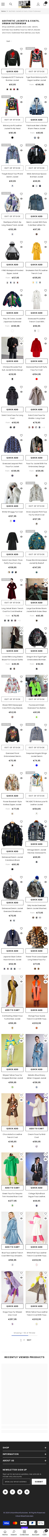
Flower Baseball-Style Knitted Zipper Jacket (12, 803)
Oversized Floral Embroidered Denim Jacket (12, 755)
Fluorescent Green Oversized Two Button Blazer (36, 706)
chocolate (12, 1146)
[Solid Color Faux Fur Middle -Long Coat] (37, 396)
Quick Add (12, 71)
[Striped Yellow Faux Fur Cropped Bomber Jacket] (12, 1050)
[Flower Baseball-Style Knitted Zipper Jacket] (12, 782)
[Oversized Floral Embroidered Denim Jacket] (12, 734)
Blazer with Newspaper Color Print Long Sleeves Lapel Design (12, 706)
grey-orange (35, 968)
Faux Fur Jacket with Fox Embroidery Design (36, 465)
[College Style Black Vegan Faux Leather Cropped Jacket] (37, 1168)
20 (8, 968)
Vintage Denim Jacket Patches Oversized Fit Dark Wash (36, 851)
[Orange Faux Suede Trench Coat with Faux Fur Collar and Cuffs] (37, 991)
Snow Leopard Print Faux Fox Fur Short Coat (36, 513)
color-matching (12, 330)
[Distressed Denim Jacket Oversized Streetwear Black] (12, 887)
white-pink (36, 1264)
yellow (33, 282)
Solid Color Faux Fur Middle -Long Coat (36, 416)
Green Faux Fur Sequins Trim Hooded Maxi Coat (12, 1195)
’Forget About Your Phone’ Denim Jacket (12, 175)
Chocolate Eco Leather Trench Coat (12, 1135)
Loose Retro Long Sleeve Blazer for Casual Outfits (12, 658)
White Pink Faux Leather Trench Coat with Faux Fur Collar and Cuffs (37, 1254)
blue (17, 89)
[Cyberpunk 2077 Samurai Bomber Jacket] (12, 58)
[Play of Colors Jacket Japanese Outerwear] (12, 299)
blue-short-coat (11, 620)
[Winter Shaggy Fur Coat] (12, 493)
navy (40, 186)
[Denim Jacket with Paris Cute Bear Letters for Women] (37, 203)
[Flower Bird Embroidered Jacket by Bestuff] (37, 541)
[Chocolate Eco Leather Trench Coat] (12, 1109)
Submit (39, 1481)
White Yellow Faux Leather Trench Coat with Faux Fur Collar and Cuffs (37, 1313)
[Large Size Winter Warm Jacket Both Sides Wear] (37, 589)
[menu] (3, 4)
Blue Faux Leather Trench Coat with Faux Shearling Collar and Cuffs (12, 1254)
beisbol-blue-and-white (40, 917)
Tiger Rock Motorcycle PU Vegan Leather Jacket (36, 78)
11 (14, 968)
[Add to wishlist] (21, 49)
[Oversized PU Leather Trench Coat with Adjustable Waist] (37, 299)
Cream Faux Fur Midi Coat (36, 1135)
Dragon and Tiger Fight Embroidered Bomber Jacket (36, 658)
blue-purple (12, 234)
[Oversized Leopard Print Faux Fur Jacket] (12, 444)
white (7, 282)
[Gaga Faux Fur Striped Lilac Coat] (12, 1287)
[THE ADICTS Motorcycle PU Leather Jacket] (37, 782)
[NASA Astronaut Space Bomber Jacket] (37, 155)
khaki (38, 137)
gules (17, 282)
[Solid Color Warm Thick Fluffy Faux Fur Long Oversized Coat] (12, 541)
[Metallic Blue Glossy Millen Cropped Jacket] (37, 1050)
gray (36, 186)
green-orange (38, 968)
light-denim (33, 917)
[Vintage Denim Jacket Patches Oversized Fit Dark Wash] (37, 831)
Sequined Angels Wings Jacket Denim (36, 754)
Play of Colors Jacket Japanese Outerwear (12, 320)
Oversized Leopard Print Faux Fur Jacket (12, 465)
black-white (36, 524)
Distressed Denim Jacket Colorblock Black (12, 858)
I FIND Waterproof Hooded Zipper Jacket (12, 271)
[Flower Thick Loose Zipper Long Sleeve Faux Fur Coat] (37, 937)
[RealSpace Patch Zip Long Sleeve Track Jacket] (12, 203)
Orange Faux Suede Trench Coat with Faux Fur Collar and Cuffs (36, 1017)
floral (12, 765)
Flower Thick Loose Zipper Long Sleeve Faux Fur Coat (36, 958)
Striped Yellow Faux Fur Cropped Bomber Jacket (12, 1076)
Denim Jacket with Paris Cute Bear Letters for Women (36, 224)
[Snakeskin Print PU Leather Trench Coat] (37, 251)
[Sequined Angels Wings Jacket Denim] (37, 734)
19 (4, 968)
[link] (24, 1427)
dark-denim (36, 917)
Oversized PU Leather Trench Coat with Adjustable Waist (36, 320)
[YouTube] (27, 1492)
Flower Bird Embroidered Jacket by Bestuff (36, 561)
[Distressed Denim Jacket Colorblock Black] (12, 834)
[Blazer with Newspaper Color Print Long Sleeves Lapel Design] (12, 686)
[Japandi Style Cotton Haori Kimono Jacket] (12, 937)
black (7, 89)
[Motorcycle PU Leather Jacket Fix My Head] (12, 106)
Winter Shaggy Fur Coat (12, 512)
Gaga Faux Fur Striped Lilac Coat (12, 1313)
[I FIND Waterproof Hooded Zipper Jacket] (12, 251)
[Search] (10, 4)
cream (36, 1146)
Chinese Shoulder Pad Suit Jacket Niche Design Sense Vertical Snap (12, 368)
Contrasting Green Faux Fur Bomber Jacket (12, 1017)
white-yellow (36, 1324)
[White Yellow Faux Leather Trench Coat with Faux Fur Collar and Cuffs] (37, 1287)
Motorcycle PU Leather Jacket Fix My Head (12, 127)
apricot (29, 427)
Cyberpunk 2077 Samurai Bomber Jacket (12, 78)
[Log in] (38, 4)
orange (36, 1028)
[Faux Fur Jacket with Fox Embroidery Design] (37, 444)
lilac (12, 1324)
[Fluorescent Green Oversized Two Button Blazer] (37, 686)
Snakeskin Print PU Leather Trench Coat (37, 271)
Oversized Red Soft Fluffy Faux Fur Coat (36, 368)
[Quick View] (21, 54)
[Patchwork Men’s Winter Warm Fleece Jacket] (37, 106)
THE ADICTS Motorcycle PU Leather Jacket (37, 803)
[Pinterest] (12, 1492)
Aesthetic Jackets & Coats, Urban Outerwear (25, 11)
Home (3, 11)
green (10, 89)
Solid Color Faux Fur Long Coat (12, 416)
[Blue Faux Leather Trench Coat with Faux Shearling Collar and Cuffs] (12, 1228)
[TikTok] (19, 1492)
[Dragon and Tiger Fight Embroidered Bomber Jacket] (37, 637)
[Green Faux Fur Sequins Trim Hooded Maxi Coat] (12, 1168)
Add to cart (12, 1010)
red (14, 89)
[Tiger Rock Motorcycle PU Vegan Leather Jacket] (37, 58)
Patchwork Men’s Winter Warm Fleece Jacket (37, 127)
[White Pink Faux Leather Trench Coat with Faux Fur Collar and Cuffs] (37, 1228)
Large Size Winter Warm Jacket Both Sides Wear (36, 610)
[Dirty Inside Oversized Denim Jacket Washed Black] (37, 886)
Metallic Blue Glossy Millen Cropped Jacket (36, 1076)
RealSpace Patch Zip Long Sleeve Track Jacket (12, 223)
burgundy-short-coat (15, 620)
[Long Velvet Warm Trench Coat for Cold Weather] (12, 589)
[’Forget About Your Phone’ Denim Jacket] (12, 155)
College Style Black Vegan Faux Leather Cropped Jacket (36, 1195)
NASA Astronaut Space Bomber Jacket (36, 175)
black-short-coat (5, 620)
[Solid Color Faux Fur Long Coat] (12, 396)
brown (14, 668)
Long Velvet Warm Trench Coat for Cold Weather (12, 610)
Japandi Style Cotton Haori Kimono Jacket (12, 958)
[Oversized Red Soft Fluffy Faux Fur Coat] (37, 348)
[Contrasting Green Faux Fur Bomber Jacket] (12, 991)
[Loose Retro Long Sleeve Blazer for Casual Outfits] (12, 637)
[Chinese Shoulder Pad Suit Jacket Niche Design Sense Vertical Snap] (12, 348)
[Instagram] (5, 1492)
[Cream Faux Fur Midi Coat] (37, 1109)
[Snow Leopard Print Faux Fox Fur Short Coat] (37, 493)
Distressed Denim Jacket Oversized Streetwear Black (12, 910)
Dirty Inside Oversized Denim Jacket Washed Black (36, 907)
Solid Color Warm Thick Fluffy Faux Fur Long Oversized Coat (12, 562)
